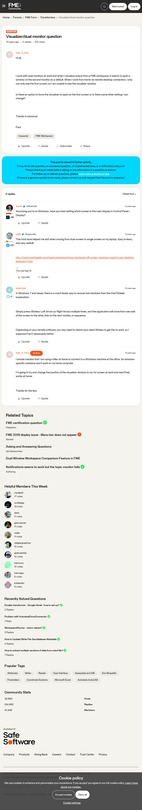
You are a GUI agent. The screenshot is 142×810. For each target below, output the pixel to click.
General (10, 439)
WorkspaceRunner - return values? (23, 628)
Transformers (47, 17)
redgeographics (22, 543)
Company (8, 754)
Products (24, 754)
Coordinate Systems (37, 680)
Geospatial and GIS (85, 673)
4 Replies (9, 644)
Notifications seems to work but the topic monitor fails (43, 467)
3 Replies (9, 632)
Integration (11, 428)
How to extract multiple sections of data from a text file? (34, 650)
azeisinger (21, 288)
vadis (17, 533)
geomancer (20, 523)
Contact (70, 754)
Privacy (103, 754)
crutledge (19, 503)
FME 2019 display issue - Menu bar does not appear (41, 434)
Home (6, 17)
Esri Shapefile (109, 673)
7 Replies (9, 655)
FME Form (31, 17)
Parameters (13, 680)
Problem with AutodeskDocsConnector (26, 616)
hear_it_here (22, 53)
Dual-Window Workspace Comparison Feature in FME (43, 458)
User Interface (60, 673)
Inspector (23, 136)
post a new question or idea (94, 174)
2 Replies (9, 610)
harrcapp (19, 573)
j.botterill (18, 493)
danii (16, 513)
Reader (42, 673)
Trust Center (87, 754)
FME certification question (24, 422)
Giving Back (40, 754)
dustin (19, 206)
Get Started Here (14, 451)
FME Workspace (44, 136)
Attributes (12, 673)
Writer (28, 673)
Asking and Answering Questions (28, 446)
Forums (17, 17)
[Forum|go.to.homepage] (15, 6)
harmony (19, 563)
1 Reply (8, 621)
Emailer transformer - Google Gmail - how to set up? (32, 605)
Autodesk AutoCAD (88, 680)
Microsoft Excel (62, 680)
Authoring (10, 472)
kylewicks (19, 583)
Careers (56, 754)
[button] (4, 7)
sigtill (18, 234)
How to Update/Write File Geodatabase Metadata (30, 639)
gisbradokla (20, 553)
